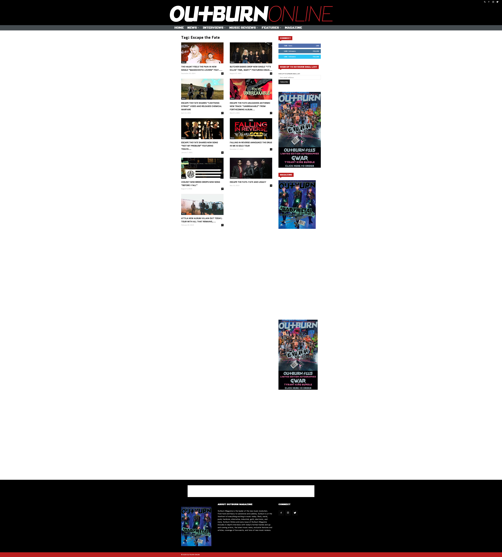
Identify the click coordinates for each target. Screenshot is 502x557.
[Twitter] (497, 2)
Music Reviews (242, 28)
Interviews (213, 28)
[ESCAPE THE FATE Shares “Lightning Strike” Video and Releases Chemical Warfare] (202, 89)
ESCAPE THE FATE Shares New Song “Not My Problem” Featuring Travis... (199, 146)
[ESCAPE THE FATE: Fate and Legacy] (251, 168)
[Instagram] (493, 2)
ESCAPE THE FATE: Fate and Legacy (248, 182)
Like (317, 46)
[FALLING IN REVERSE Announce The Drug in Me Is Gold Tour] (251, 128)
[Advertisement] (300, 257)
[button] (485, 2)
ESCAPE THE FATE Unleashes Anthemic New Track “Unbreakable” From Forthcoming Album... (250, 106)
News (192, 28)
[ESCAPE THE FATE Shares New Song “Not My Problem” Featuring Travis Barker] (202, 128)
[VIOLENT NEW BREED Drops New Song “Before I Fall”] (202, 168)
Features (270, 28)
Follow (316, 51)
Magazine (293, 28)
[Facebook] (489, 2)
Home (179, 28)
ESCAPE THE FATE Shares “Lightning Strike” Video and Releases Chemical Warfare (201, 106)
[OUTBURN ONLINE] (251, 14)
